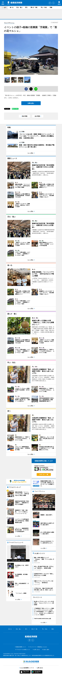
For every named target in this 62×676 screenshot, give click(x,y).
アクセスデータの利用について (23, 649)
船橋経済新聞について (21, 646)
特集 (51, 7)
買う (26, 7)
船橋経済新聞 (14, 2)
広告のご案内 (46, 649)
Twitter (53, 3)
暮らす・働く (34, 7)
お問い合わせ (37, 649)
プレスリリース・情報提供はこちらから (38, 646)
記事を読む (31, 103)
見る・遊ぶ (19, 7)
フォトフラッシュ (9, 23)
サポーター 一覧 (43, 474)
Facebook (49, 3)
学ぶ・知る (44, 7)
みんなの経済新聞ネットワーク (31, 662)
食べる (11, 7)
